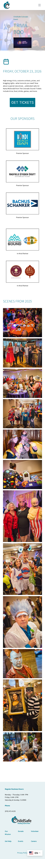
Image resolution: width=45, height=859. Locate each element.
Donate (21, 831)
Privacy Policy (22, 853)
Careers (34, 841)
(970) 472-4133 (10, 811)
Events (20, 841)
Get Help (8, 841)
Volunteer (34, 831)
